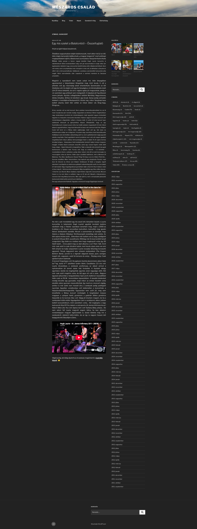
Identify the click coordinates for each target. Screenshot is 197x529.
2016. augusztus (117, 284)
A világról (136, 102)
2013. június (115, 406)
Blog (63, 20)
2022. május (116, 176)
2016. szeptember (118, 280)
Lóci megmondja (135, 139)
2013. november (117, 387)
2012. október (116, 437)
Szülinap (130, 154)
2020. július (115, 215)
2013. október (116, 391)
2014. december (117, 353)
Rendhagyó (117, 146)
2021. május (116, 196)
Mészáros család (73, 7)
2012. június (115, 452)
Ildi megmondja (119, 132)
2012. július (115, 448)
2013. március (116, 418)
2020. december (117, 199)
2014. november (117, 356)
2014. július (115, 368)
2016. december (117, 272)
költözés (139, 135)
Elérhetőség (104, 20)
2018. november (117, 253)
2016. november (117, 276)
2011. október (116, 483)
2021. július (115, 188)
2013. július (115, 402)
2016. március (116, 299)
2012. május (116, 456)
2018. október (116, 257)
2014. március (116, 372)
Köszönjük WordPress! (98, 524)
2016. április (115, 295)
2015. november (117, 310)
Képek (79, 20)
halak (126, 128)
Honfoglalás (136, 128)
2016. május (116, 291)
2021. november (117, 180)
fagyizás (116, 121)
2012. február (116, 467)
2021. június (115, 192)
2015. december (117, 307)
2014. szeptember (118, 360)
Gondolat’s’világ (90, 20)
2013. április (115, 414)
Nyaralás (134, 143)
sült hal (133, 157)
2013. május (116, 410)
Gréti (134, 121)
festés (126, 121)
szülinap (116, 157)
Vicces (133, 161)
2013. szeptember (118, 395)
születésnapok (118, 154)
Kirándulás (117, 135)
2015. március (116, 341)
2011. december (117, 475)
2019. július (115, 234)
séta (125, 157)
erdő (131, 117)
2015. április (115, 337)
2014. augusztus (117, 364)
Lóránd (123, 143)
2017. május (116, 268)
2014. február (116, 375)
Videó (71, 20)
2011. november (117, 479)
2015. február (116, 345)
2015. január (116, 349)
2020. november (117, 203)
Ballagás (116, 106)
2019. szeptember (118, 226)
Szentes (136, 150)
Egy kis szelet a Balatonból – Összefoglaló (77, 43)
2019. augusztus (117, 230)
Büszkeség (117, 109)
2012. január (116, 471)
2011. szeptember (117, 486)
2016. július (115, 287)
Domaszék (118, 113)
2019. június (115, 238)
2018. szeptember (118, 261)
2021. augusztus (117, 184)
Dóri (128, 113)
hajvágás (117, 128)
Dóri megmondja (119, 117)
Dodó (137, 109)
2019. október (116, 222)
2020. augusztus (117, 211)
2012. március (116, 464)
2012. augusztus (117, 444)
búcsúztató (138, 106)
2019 (115, 102)
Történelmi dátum (120, 161)
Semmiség (125, 150)
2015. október (116, 314)
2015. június (115, 330)
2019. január (116, 245)
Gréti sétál (133, 124)
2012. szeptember (117, 441)
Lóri (115, 143)
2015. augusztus (117, 322)
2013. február (116, 421)
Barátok (127, 106)
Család (128, 109)
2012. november (117, 433)
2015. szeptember (118, 318)
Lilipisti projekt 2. (119, 139)
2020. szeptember (118, 207)
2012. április (115, 460)
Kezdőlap (55, 20)
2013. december (117, 383)
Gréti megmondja (120, 124)
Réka (115, 150)
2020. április (116, 219)
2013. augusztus (117, 398)
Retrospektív (130, 146)
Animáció (125, 102)
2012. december (117, 429)
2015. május (116, 333)
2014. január (116, 379)
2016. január (116, 303)
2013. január (116, 425)
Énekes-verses (128, 165)
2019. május (116, 241)
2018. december (117, 249)
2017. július (115, 265)
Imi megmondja (134, 132)
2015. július (115, 326)
